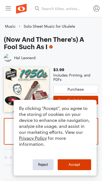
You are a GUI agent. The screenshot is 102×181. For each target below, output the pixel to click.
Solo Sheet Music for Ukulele (49, 26)
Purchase (75, 89)
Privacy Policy (33, 138)
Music (10, 26)
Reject (43, 164)
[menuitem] (8, 8)
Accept (74, 164)
